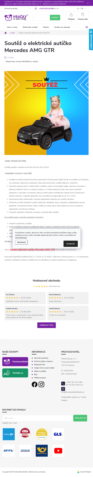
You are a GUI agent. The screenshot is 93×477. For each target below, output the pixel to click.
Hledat (55, 17)
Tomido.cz (17, 372)
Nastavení (21, 242)
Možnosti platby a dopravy (43, 361)
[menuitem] (12, 27)
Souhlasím (70, 243)
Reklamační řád (39, 365)
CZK (82, 9)
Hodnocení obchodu (46, 281)
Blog (35, 374)
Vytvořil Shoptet (85, 472)
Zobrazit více (46, 325)
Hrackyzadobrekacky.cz (24, 361)
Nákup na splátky (40, 371)
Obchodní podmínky (11, 9)
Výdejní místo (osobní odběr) (44, 368)
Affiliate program (40, 378)
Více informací (21, 237)
